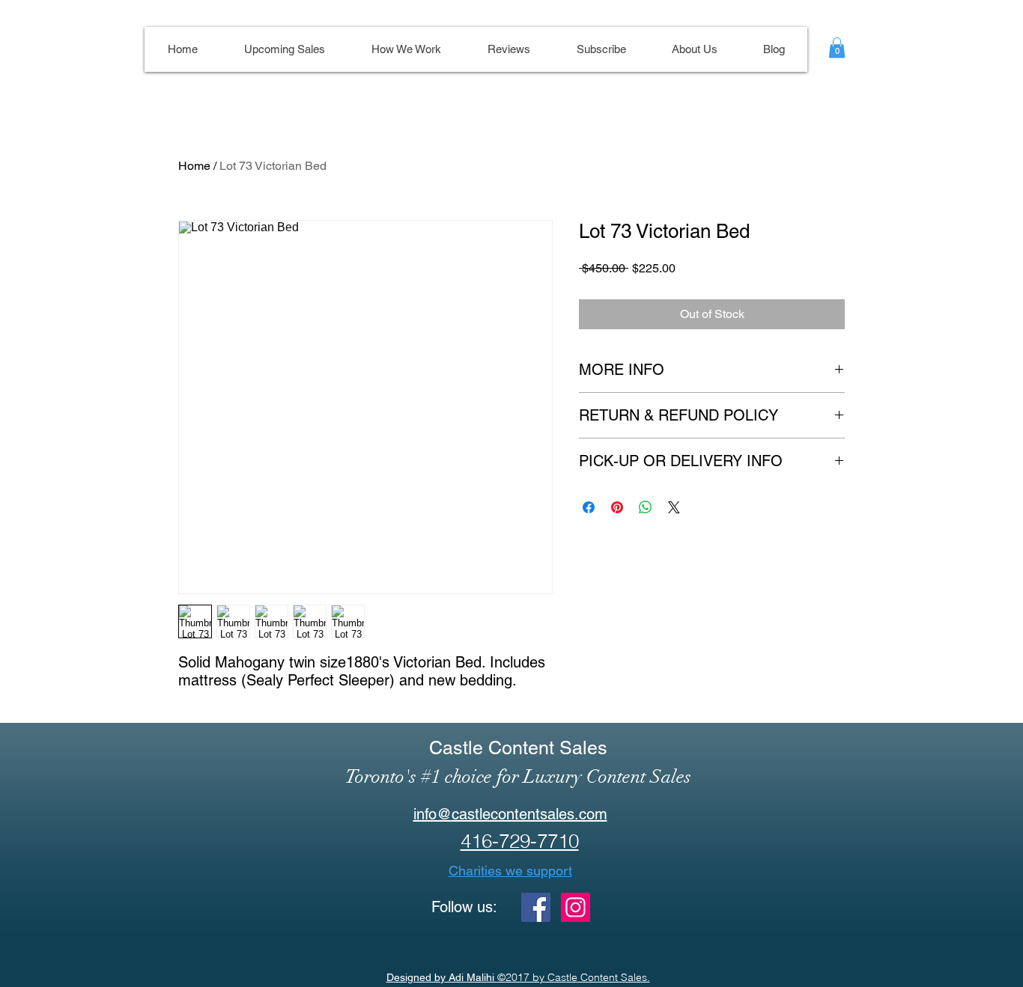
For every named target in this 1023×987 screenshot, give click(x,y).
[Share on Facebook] (589, 507)
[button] (837, 47)
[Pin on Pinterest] (617, 507)
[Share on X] (674, 507)
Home (194, 166)
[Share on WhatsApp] (646, 507)
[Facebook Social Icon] (535, 907)
